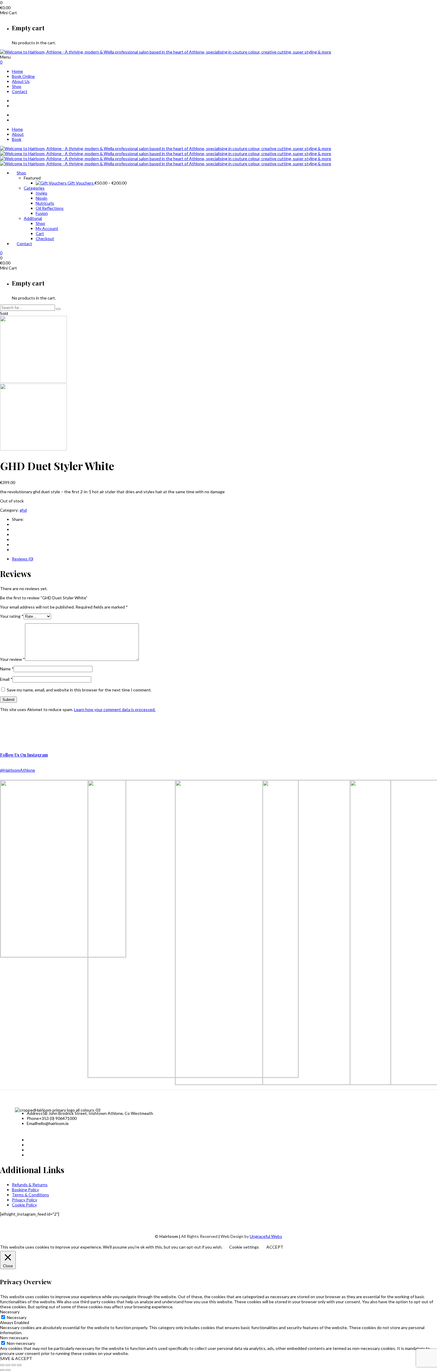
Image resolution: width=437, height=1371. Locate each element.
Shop (16, 86)
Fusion (42, 213)
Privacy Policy (24, 1199)
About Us (21, 81)
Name (7, 668)
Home (17, 71)
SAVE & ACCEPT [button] (16, 1358)
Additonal (33, 218)
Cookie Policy (24, 1204)
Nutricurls (45, 203)
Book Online (23, 76)
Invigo (41, 193)
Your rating (11, 616)
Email (6, 679)
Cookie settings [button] (244, 1246)
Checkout (45, 238)
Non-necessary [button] (14, 1337)
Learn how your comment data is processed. (114, 709)
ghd (23, 510)
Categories (34, 187)
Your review (12, 659)
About (18, 134)
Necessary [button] (10, 1311)
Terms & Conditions (30, 1194)
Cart (40, 233)
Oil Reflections (50, 208)
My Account (47, 228)
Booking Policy (25, 1189)
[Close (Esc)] (19, 1365)
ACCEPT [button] (274, 1246)
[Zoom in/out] (2, 1365)
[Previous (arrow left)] (2, 1370)
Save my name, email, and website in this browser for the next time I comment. (79, 689)
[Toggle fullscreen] (8, 1365)
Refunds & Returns (30, 1184)
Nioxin (41, 198)
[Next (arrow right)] (8, 1370)
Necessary (16, 1317)
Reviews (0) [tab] (22, 558)
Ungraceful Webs (266, 1236)
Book (16, 139)
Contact (19, 91)
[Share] (13, 1365)
